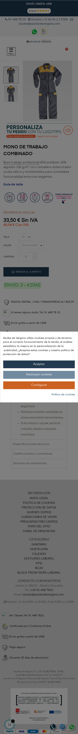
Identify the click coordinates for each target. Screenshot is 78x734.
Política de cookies (63, 394)
